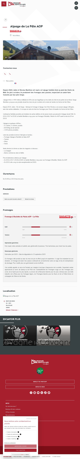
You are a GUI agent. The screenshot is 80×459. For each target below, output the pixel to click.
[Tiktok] (45, 392)
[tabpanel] (40, 50)
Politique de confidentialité (10, 442)
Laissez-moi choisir (20, 446)
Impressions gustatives (11, 243)
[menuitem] (40, 410)
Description (7, 456)
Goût (6, 227)
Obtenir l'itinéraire (11, 310)
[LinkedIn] (41, 392)
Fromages (27, 456)
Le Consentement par (20, 454)
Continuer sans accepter (31, 418)
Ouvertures (36, 456)
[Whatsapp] (49, 392)
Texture (7, 235)
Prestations (17, 456)
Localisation (46, 456)
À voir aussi (56, 456)
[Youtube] (38, 392)
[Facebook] (31, 392)
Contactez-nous (40, 387)
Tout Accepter (20, 450)
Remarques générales (11, 251)
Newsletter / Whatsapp (40, 381)
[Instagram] (34, 392)
